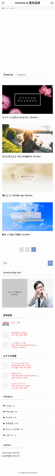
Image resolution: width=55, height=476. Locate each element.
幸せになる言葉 (14, 429)
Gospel (10, 406)
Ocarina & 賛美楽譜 (27, 3)
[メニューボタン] (3, 3)
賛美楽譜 (12, 423)
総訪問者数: (7, 456)
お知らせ (11, 435)
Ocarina (11, 417)
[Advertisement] (27, 39)
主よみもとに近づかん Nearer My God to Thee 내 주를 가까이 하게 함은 (21, 365)
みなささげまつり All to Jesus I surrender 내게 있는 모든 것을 (20, 385)
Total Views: (7, 453)
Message (11, 411)
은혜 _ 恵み (16, 323)
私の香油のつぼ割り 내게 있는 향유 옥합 (19, 334)
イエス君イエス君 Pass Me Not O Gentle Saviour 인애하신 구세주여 (23, 345)
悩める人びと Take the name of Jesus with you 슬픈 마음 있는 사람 (24, 375)
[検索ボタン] (52, 3)
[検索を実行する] (50, 263)
